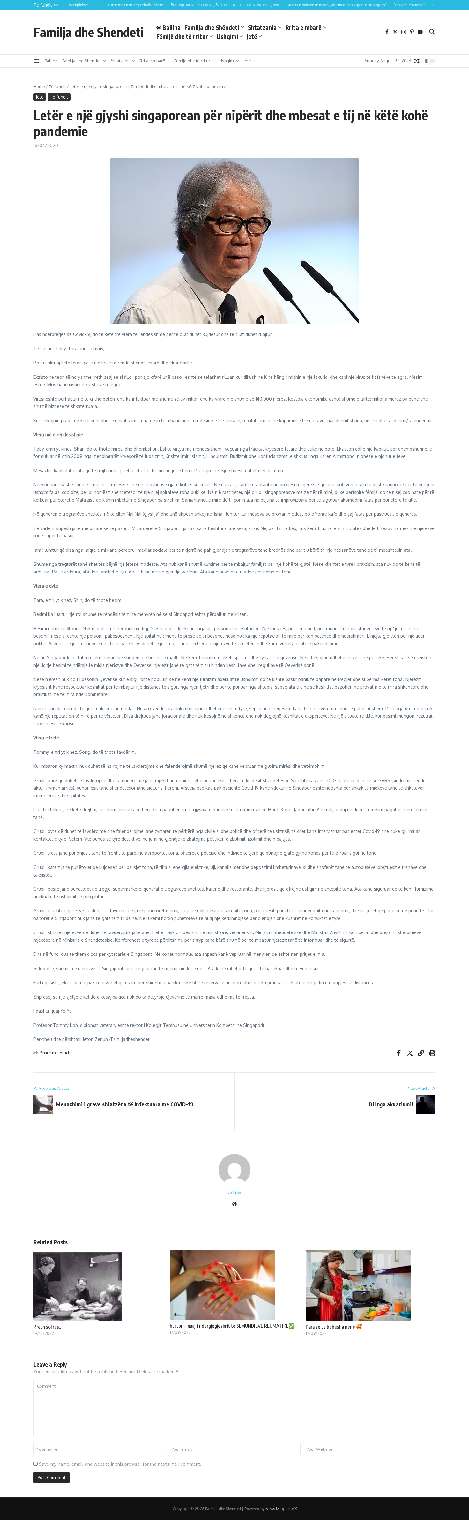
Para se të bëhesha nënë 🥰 (334, 1326)
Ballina (51, 60)
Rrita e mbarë (303, 27)
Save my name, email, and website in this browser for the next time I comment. (120, 1464)
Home (39, 86)
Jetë (252, 36)
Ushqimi (227, 36)
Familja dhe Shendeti (89, 32)
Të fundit (57, 86)
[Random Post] (417, 61)
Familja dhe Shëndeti (211, 27)
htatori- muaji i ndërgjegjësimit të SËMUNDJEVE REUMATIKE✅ (232, 1326)
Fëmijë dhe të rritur (182, 36)
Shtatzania (262, 27)
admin (234, 1192)
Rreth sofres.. (47, 1326)
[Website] (234, 1204)
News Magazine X (281, 1508)
